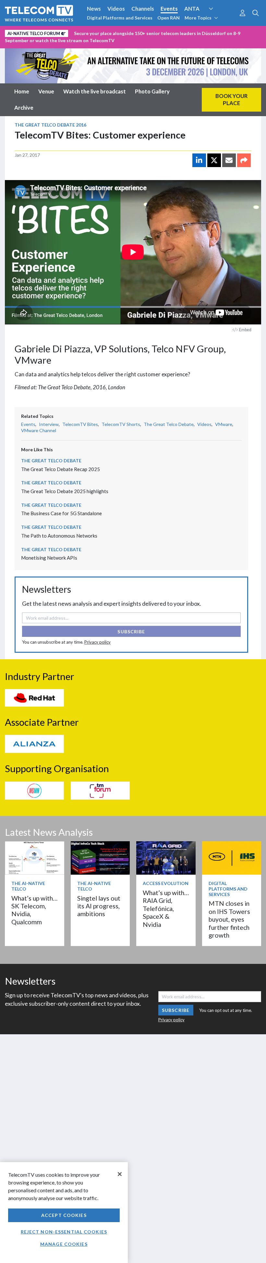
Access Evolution (165, 883)
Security (137, 32)
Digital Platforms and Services (119, 17)
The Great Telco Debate (169, 424)
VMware (223, 424)
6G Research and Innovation (39, 32)
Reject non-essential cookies (64, 1231)
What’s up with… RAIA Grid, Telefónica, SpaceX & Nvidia (166, 908)
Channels (142, 8)
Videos (116, 8)
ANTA (192, 8)
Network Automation (219, 21)
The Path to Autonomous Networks (59, 536)
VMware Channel (38, 430)
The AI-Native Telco (28, 886)
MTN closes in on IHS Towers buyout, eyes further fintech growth (229, 919)
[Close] (120, 1174)
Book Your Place (231, 99)
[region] (64, 1212)
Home (21, 91)
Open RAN (168, 17)
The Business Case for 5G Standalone (61, 513)
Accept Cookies (64, 1215)
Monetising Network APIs (49, 558)
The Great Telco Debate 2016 (50, 125)
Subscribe (131, 631)
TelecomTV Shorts (121, 424)
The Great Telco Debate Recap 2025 (60, 469)
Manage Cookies (64, 1244)
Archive (23, 107)
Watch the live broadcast (94, 91)
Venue (46, 91)
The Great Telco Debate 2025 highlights (64, 491)
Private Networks (99, 32)
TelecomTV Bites (80, 424)
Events (169, 8)
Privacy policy (97, 642)
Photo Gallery (152, 91)
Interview (49, 424)
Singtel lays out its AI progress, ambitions (98, 906)
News (94, 8)
